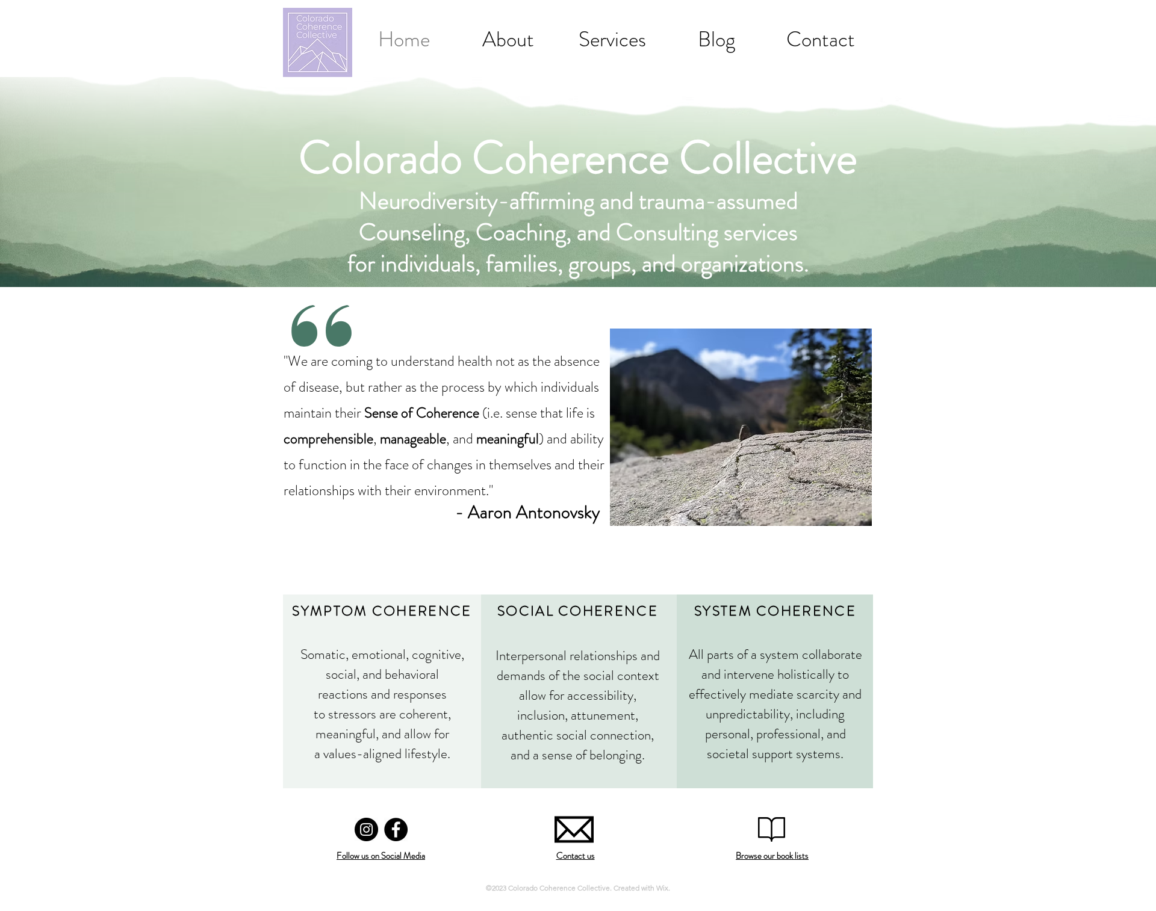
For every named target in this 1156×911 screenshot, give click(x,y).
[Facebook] (396, 829)
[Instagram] (366, 829)
